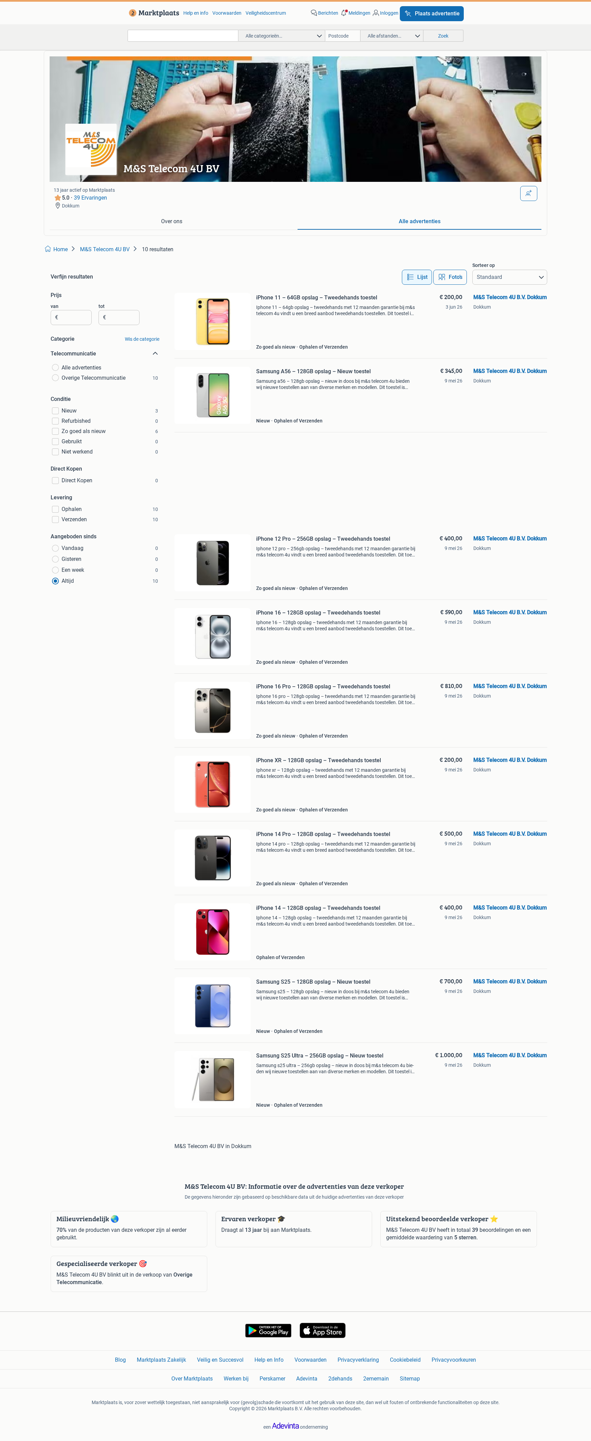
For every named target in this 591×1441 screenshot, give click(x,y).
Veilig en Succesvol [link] (220, 1360)
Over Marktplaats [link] (192, 1378)
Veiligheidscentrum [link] (266, 13)
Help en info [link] (195, 13)
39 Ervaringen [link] (90, 197)
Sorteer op (483, 265)
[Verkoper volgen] (528, 193)
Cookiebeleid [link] (405, 1360)
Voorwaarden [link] (226, 13)
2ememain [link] (376, 1378)
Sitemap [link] (410, 1378)
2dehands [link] (340, 1378)
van (54, 306)
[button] (355, 13)
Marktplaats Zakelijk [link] (161, 1360)
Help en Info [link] (269, 1360)
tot (101, 306)
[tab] (171, 222)
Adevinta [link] (306, 1378)
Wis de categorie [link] (142, 339)
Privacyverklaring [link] (358, 1360)
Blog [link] (120, 1360)
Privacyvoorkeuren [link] (454, 1360)
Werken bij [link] (236, 1378)
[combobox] (183, 36)
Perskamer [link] (272, 1378)
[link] (153, 13)
